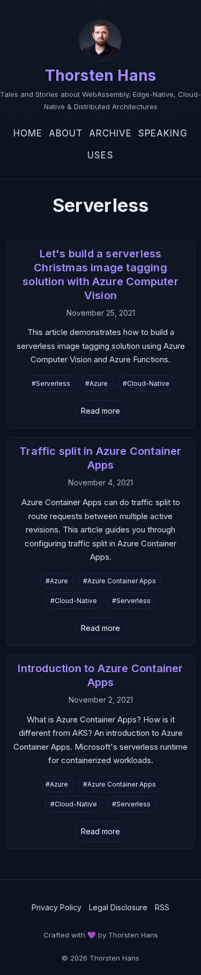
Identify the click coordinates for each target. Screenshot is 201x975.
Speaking (163, 133)
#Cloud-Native (146, 383)
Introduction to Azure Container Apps (100, 675)
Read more (100, 410)
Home (27, 133)
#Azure (96, 383)
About (66, 133)
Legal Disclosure (118, 907)
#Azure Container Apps (119, 581)
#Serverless (51, 383)
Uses (100, 155)
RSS (162, 907)
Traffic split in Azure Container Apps (100, 458)
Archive (110, 133)
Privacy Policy (56, 907)
